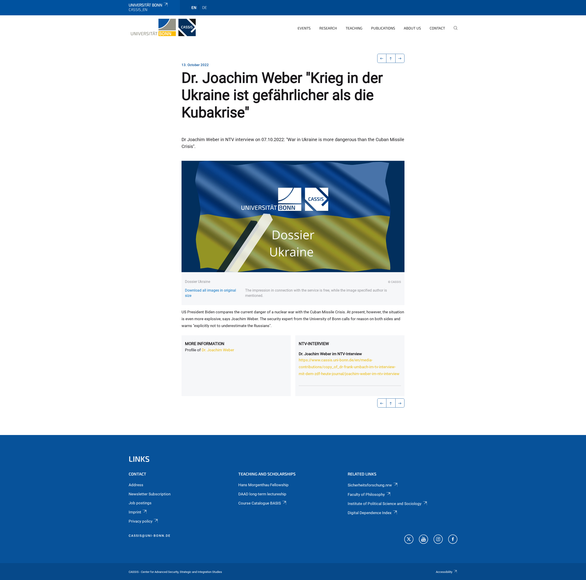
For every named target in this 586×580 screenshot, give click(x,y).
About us (412, 28)
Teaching (354, 28)
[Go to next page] (400, 58)
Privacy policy (140, 521)
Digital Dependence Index (369, 512)
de (204, 7)
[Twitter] (408, 540)
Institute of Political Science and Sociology (384, 503)
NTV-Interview (314, 343)
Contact (437, 28)
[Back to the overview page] (391, 58)
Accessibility (444, 572)
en (193, 7)
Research (328, 28)
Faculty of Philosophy (366, 494)
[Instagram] (438, 540)
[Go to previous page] (382, 58)
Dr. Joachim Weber (218, 350)
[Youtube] (423, 540)
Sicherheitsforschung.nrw (370, 485)
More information (204, 343)
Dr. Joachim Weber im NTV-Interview (330, 354)
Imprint (135, 512)
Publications (383, 28)
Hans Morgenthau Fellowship (263, 485)
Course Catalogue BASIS (259, 503)
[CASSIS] (162, 27)
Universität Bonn (145, 5)
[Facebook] (452, 540)
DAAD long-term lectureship (262, 494)
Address (136, 485)
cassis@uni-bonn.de (150, 535)
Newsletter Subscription (150, 494)
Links (139, 458)
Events (304, 28)
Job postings (140, 503)
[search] (453, 31)
